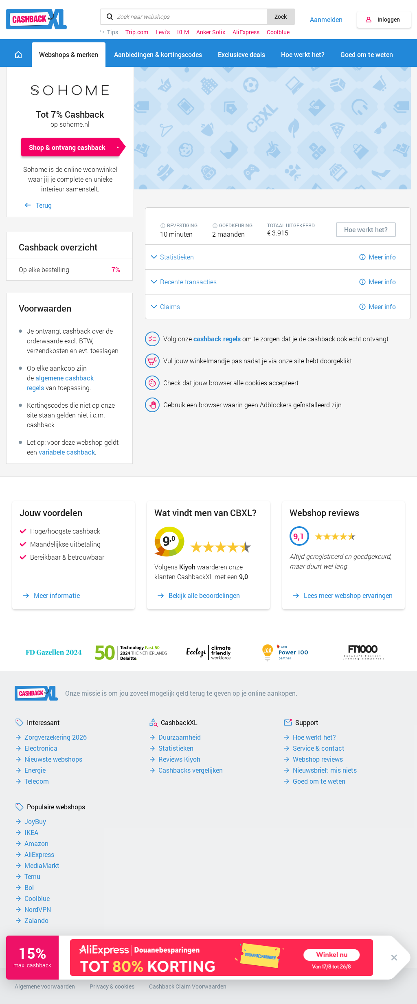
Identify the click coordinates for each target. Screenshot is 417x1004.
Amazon (36, 843)
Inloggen (388, 19)
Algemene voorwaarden (45, 986)
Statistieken (175, 748)
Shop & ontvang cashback (67, 147)
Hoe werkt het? (314, 737)
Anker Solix (210, 32)
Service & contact (319, 748)
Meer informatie (57, 595)
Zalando (36, 920)
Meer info (382, 257)
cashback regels (217, 338)
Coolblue (278, 32)
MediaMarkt (41, 865)
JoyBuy (35, 821)
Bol (29, 887)
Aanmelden (326, 19)
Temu (32, 876)
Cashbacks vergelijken (190, 770)
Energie (35, 770)
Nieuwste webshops (53, 759)
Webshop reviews (318, 759)
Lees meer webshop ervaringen (348, 595)
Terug (44, 205)
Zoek (280, 16)
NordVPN (37, 909)
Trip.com (136, 32)
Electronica (40, 748)
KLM (183, 32)
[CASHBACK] (36, 19)
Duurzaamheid (179, 737)
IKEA (31, 832)
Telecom (36, 781)
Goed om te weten (319, 781)
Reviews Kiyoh (179, 759)
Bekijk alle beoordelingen (204, 595)
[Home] (18, 54)
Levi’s (163, 32)
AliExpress (246, 32)
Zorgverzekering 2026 (55, 737)
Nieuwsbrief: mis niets (325, 770)
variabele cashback (67, 452)
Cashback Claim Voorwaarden (187, 986)
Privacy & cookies (112, 986)
